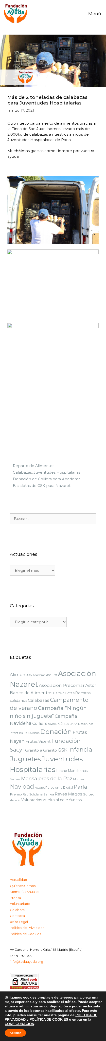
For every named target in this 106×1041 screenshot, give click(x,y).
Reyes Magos (68, 794)
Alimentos (21, 674)
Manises (15, 779)
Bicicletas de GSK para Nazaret (42, 485)
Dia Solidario (31, 733)
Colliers (39, 723)
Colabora (17, 910)
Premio (16, 794)
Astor (90, 685)
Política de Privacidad (27, 928)
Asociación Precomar (62, 685)
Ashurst (51, 675)
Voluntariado (20, 904)
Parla (80, 787)
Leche (61, 770)
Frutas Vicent (38, 741)
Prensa (15, 898)
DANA (73, 724)
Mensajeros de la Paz (46, 778)
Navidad (22, 786)
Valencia (15, 800)
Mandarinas (78, 770)
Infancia (80, 749)
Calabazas (22, 472)
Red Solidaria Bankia (38, 794)
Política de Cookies (25, 934)
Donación (56, 732)
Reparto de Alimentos (33, 465)
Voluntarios (31, 800)
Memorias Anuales (24, 892)
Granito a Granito (41, 750)
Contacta (17, 916)
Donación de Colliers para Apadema (47, 479)
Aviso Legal (19, 922)
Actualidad (18, 880)
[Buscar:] (53, 519)
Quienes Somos (22, 886)
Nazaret (40, 787)
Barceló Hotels (63, 693)
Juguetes (25, 759)
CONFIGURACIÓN (19, 1024)
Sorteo (88, 794)
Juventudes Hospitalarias (57, 472)
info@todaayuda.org (26, 961)
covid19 (52, 724)
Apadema (39, 675)
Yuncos (75, 800)
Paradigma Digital (59, 787)
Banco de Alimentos (31, 692)
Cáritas (63, 724)
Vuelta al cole (55, 800)
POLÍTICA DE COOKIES (49, 1019)
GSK (62, 750)
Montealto (80, 779)
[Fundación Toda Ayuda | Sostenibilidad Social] (16, 13)
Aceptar (15, 1033)
